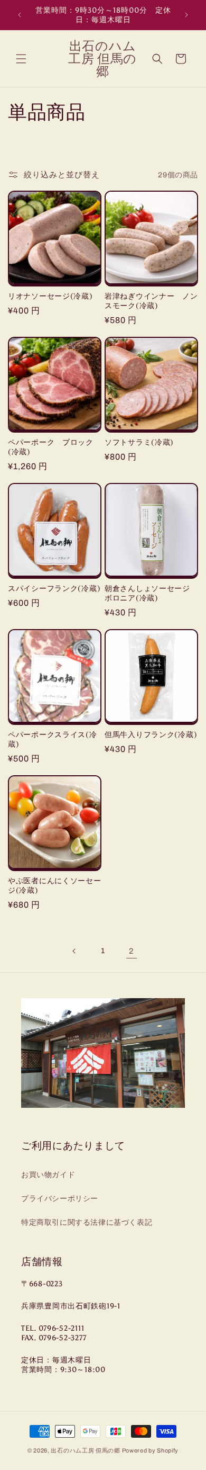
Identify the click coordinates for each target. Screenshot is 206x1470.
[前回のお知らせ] (19, 14)
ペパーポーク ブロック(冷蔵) (50, 446)
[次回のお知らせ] (186, 14)
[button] (21, 58)
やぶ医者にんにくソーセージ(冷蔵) (54, 885)
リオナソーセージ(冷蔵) (50, 296)
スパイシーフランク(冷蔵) (54, 588)
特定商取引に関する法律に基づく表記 (86, 1222)
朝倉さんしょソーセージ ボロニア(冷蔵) (151, 593)
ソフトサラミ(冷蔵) (139, 442)
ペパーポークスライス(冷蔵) (52, 739)
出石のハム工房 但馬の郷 (85, 1450)
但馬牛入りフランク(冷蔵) (151, 734)
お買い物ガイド (48, 1175)
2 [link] (131, 951)
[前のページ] (74, 951)
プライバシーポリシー (59, 1199)
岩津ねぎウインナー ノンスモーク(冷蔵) (151, 300)
